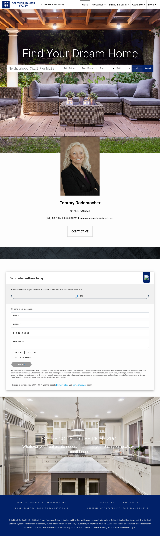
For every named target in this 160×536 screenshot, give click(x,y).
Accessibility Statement (103, 508)
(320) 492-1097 (53, 218)
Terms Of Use (107, 502)
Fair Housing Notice (136, 508)
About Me (139, 6)
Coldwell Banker (28, 502)
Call (82, 296)
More (152, 6)
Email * (17, 324)
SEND (21, 364)
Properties (99, 6)
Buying (18, 352)
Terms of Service (79, 385)
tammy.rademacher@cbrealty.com (97, 218)
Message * (19, 342)
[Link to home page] (20, 4)
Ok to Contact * (24, 357)
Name (16, 316)
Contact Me (80, 231)
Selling (32, 352)
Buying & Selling (119, 6)
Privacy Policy (62, 385)
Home (85, 4)
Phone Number (21, 333)
